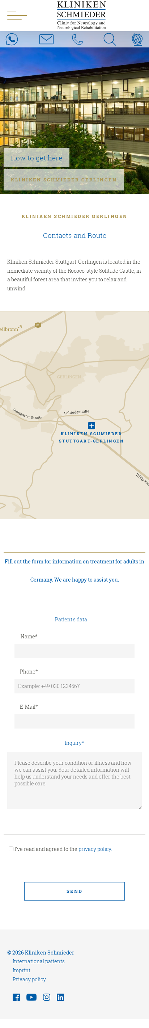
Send (75, 891)
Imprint (21, 970)
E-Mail (29, 706)
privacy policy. (95, 849)
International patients (39, 961)
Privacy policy (29, 979)
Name (29, 636)
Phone (29, 671)
